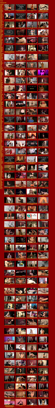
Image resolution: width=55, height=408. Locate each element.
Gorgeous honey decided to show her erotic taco (9, 374)
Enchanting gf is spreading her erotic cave (32, 258)
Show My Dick (2, 16)
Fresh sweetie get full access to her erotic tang (21, 122)
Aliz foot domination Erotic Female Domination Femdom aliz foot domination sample (43, 195)
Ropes (1, 152)
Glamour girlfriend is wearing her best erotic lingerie (9, 91)
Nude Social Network (1, 14)
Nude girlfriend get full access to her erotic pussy (43, 68)
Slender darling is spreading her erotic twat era (21, 68)
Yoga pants (1, 188)
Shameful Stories (1, 23)
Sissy (0, 158)
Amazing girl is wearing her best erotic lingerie (32, 171)
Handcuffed (1, 102)
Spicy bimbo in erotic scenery (9, 358)
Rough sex (1, 154)
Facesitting (1, 82)
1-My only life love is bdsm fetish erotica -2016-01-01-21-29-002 (20, 76)
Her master (1, 106)
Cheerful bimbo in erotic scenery (9, 389)
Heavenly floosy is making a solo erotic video (43, 19)
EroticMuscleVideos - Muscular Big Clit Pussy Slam (32, 28)
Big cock (1, 42)
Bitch (0, 45)
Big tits (1, 44)
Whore (1, 185)
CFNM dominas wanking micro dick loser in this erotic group (21, 212)
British (1, 54)
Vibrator (1, 183)
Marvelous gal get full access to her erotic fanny (20, 107)
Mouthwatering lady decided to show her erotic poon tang (32, 358)
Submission (1, 171)
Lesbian (1, 120)
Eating (1, 76)
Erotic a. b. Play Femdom (9, 43)
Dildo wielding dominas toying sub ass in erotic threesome (43, 219)
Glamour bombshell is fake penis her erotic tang (21, 276)
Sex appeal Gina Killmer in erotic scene (43, 309)
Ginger (1, 98)
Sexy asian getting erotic (20, 342)
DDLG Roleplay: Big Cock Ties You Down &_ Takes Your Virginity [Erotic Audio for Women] (21, 20)
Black (1, 46)
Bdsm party (1, 39)
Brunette (1, 55)
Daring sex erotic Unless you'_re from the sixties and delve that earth (43, 60)
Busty (1, 56)
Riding (1, 150)
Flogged (1, 92)
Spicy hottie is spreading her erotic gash (9, 350)
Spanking (1, 167)
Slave (0, 160)
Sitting (1, 159)
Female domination (1, 86)
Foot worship (1, 94)
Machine (1, 125)
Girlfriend (1, 99)
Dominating (1, 73)
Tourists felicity (2, 179)
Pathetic (1, 141)
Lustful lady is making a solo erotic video (32, 342)
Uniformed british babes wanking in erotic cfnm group (43, 28)
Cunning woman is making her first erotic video (32, 131)
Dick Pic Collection (1, 17)
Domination (1, 74)
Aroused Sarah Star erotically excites (43, 154)
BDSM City (1, 10)
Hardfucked (1, 104)
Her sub (1, 107)
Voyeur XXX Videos (1, 5)
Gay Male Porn (2, 24)
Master (1, 129)
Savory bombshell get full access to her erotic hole (43, 83)
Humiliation (1, 110)
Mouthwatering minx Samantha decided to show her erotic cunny (43, 302)
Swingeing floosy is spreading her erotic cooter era (32, 107)
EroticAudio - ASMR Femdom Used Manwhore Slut (9, 212)
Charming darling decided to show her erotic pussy (9, 187)
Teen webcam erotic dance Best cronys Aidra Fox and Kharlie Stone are (21, 195)
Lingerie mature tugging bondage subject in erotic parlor (9, 343)
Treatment (1, 182)
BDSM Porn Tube (3, 2)
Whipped (1, 184)
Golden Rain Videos (1, 27)
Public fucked (1, 146)
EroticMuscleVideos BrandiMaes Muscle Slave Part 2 (9, 284)
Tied (0, 176)
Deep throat (1, 67)
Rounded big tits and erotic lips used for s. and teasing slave (9, 131)
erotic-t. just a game (20, 35)
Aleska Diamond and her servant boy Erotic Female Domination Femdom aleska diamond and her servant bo (21, 259)
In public (1, 113)
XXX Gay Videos (1, 18)
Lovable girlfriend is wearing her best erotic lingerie (43, 43)
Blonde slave (1, 49)
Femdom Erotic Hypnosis (43, 342)
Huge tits (1, 109)
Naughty (1, 136)
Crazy (1, 65)
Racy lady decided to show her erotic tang (20, 325)
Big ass (1, 41)
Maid (0, 126)
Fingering (1, 90)
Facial (1, 83)
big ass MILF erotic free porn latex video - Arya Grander (21, 405)
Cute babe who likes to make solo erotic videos (9, 83)
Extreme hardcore (1, 80)
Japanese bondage (1, 115)
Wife (0, 186)
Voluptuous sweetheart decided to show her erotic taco (21, 115)
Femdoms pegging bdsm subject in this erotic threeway (21, 187)
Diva (0, 71)
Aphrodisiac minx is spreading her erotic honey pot (9, 147)
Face (0, 81)
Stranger (1, 169)
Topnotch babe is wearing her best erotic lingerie (20, 147)
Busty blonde (1, 57)
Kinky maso (1, 118)
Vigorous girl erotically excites (32, 35)
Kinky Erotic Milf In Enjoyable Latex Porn (32, 211)
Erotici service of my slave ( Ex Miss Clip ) (32, 83)
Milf (0, 132)
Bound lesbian (2, 53)
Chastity (1, 62)
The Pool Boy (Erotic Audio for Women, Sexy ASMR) (32, 219)
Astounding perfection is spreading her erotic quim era (43, 203)
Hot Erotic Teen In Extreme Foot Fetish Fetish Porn (9, 397)
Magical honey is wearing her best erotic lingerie (32, 10)
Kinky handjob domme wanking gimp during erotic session (9, 366)
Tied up (1, 177)
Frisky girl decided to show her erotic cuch (9, 325)
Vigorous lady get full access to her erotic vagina (9, 10)
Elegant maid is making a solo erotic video (21, 99)
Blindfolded (1, 47)
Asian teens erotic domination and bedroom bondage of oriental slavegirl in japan (43, 258)
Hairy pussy (1, 101)
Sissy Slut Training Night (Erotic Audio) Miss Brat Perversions (32, 123)
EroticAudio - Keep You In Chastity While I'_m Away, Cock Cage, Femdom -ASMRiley (9, 227)
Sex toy (1, 157)
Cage (0, 60)
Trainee (1, 181)
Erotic (1, 78)
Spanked (1, 166)
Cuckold (1, 66)
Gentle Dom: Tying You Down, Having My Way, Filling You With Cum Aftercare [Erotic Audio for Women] (9, 163)
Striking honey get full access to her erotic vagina (32, 60)
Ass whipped (1, 34)
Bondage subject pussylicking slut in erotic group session (9, 99)
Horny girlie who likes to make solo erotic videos (9, 251)
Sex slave (1, 156)
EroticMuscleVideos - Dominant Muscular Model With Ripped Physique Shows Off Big (21, 154)
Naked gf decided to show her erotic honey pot (43, 334)
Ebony (1, 77)
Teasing (1, 173)
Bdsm (1, 38)
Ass (0, 33)
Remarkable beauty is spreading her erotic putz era (21, 139)
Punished (1, 147)
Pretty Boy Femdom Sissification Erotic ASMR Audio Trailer (9, 258)
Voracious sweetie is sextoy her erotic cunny (43, 91)
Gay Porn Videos (1, 13)
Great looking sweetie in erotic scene (32, 19)
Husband (1, 111)
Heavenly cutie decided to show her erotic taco (32, 325)
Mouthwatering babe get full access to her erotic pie (43, 227)
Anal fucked (1, 31)
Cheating (1, 63)
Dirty (0, 70)
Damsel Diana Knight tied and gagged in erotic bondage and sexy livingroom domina (32, 389)
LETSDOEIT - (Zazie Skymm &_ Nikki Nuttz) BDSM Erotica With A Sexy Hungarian (20, 243)
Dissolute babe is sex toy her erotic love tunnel (9, 309)
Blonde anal (1, 48)
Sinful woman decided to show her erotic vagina (20, 235)
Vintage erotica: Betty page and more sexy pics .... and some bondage (9, 203)
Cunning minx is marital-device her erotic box (43, 99)
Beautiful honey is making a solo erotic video (9, 219)
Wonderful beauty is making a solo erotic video (32, 187)
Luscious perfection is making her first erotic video (21, 91)
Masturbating (1, 130)
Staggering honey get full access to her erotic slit (21, 284)
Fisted (1, 91)
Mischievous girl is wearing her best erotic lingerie (32, 276)
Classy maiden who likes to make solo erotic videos (21, 397)
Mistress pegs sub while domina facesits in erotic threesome (20, 389)
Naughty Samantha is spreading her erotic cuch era (32, 251)
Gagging (1, 96)
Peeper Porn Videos (1, 25)
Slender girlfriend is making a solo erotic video (32, 382)
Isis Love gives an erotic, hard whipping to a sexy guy (21, 219)
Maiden (1, 127)
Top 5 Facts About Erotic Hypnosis (21, 83)
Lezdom (1, 122)
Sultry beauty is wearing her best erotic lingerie (43, 51)
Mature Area (1, 4)
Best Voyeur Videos (1, 19)
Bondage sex (1, 51)
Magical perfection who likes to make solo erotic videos (32, 350)
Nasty (1, 135)
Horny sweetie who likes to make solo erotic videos (32, 284)
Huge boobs (1, 108)
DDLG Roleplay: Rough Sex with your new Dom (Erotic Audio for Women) (43, 162)
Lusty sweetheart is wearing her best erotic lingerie (43, 187)
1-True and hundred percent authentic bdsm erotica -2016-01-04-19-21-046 (21, 294)
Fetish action (1, 88)
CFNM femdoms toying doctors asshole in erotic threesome (43, 35)
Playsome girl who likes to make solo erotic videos (43, 147)
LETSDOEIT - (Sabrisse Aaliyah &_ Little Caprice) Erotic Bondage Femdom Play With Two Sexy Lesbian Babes (32, 335)
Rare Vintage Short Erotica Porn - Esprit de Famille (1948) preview (21, 131)
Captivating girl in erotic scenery (32, 154)
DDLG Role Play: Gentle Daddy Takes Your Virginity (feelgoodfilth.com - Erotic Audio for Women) (9, 123)
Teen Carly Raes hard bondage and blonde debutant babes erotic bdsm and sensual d (32, 99)
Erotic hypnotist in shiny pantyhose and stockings (31, 43)
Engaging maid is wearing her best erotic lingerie (20, 374)
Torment (1, 178)
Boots (1, 52)
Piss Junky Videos (1, 12)
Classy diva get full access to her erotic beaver (21, 250)
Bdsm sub (1, 40)
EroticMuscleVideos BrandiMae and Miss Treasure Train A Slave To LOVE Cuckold (32, 310)
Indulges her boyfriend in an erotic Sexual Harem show (32, 302)
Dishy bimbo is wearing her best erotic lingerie (9, 19)
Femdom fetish (2, 87)
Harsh (1, 105)
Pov (0, 144)
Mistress (1, 133)
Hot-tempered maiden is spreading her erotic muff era (21, 227)
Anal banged (1, 30)
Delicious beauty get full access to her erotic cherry (43, 374)
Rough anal (1, 153)
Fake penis (1, 84)
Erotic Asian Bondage (43, 211)
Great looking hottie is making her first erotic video (21, 203)
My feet (1, 134)
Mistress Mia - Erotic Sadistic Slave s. (9, 154)
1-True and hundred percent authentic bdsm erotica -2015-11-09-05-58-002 (21, 43)
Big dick (1, 43)
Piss (0, 143)
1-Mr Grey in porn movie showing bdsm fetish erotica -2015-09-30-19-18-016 (20, 382)
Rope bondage (2, 151)
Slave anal (1, 161)
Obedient (1, 138)
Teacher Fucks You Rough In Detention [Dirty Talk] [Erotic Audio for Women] (21, 10)
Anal (0, 29)
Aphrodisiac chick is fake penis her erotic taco (32, 227)
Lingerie (1, 123)
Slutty (1, 165)
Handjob (1, 103)
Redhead (1, 148)
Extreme (1, 79)
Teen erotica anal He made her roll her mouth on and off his (32, 317)
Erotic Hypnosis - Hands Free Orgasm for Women (9, 35)
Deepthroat (1, 68)
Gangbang (1, 97)
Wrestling (1, 187)
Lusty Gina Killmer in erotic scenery (43, 317)
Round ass (1, 155)
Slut (0, 164)
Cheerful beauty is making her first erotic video (43, 139)
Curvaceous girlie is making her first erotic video (43, 389)
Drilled (1, 75)
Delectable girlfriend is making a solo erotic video (9, 171)
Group (1, 100)
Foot (0, 93)
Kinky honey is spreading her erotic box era (43, 358)
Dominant (1, 72)
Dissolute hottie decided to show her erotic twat (21, 28)
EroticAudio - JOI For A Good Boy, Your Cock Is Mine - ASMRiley (9, 60)
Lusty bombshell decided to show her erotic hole (32, 178)
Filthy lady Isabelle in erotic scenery (43, 405)
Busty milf (1, 58)
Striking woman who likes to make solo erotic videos (9, 243)
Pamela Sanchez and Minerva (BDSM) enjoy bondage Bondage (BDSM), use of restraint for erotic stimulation (21, 179)
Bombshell (1, 50)
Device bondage (2, 69)
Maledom (1, 128)
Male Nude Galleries (1, 21)
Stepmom (1, 168)
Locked (1, 124)
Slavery (1, 163)
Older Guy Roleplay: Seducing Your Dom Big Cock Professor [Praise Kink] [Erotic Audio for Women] (32, 204)
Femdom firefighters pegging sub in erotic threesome (9, 139)
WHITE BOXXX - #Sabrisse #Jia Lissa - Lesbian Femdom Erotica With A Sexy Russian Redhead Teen (32, 163)
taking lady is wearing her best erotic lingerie (43, 397)
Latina (1, 119)
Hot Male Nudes (1, 6)
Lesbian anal (1, 121)
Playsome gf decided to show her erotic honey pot (9, 302)
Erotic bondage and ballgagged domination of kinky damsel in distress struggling (32, 397)
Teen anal (1, 174)
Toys (0, 180)
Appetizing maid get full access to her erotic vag (21, 358)
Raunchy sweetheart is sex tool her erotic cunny (9, 178)
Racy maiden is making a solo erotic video (43, 250)
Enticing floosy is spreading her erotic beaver (43, 178)
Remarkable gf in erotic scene (20, 309)
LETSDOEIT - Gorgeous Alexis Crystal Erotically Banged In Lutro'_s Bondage (9, 317)
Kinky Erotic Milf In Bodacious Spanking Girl (32, 51)
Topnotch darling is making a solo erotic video (9, 381)
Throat (1, 175)
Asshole (1, 35)
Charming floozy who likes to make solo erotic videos (9, 195)
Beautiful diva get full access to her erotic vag (43, 381)
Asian (1, 32)
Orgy (0, 139)
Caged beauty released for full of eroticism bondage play (32, 147)
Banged (1, 37)
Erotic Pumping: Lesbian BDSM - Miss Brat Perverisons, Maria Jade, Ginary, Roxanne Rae (21, 335)
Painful (1, 140)
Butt (0, 59)
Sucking (1, 172)
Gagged (1, 95)
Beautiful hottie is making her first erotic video (20, 51)
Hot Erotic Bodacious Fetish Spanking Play (21, 317)
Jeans (1, 116)
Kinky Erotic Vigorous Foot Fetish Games (43, 122)
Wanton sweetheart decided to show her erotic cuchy (32, 405)
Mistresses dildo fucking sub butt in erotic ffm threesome (20, 60)
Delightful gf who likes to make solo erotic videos (32, 91)
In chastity (1, 112)
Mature (1, 131)
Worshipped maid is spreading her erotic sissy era (9, 28)
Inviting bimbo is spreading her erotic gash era (32, 267)
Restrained (1, 149)
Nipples (1, 137)
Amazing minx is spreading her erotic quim (43, 350)
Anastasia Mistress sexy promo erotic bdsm (21, 162)
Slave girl (1, 162)
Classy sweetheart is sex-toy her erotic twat (9, 334)
